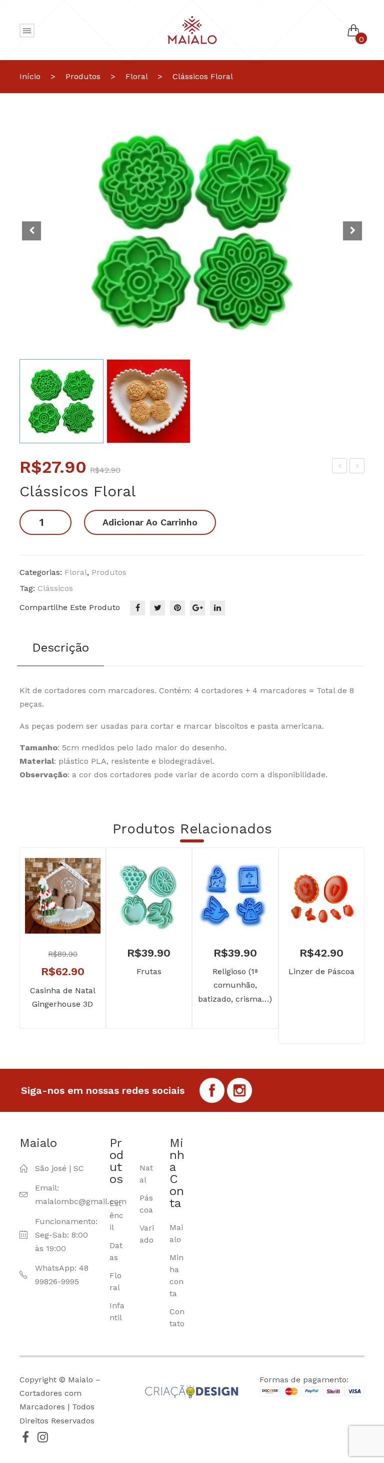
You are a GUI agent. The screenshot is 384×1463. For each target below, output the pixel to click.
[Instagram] (42, 1437)
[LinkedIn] (217, 608)
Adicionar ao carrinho (150, 522)
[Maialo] (192, 29)
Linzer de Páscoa (321, 971)
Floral (137, 76)
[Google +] (197, 608)
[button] (352, 230)
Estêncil (117, 1215)
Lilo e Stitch (340, 467)
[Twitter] (157, 608)
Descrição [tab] (60, 648)
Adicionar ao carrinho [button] (48, 911)
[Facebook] (137, 608)
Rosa (357, 467)
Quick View (77, 911)
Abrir (27, 31)
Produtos (83, 76)
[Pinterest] (177, 608)
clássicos (55, 588)
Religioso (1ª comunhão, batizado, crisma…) (235, 985)
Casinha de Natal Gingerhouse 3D (63, 997)
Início (30, 76)
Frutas (149, 971)
